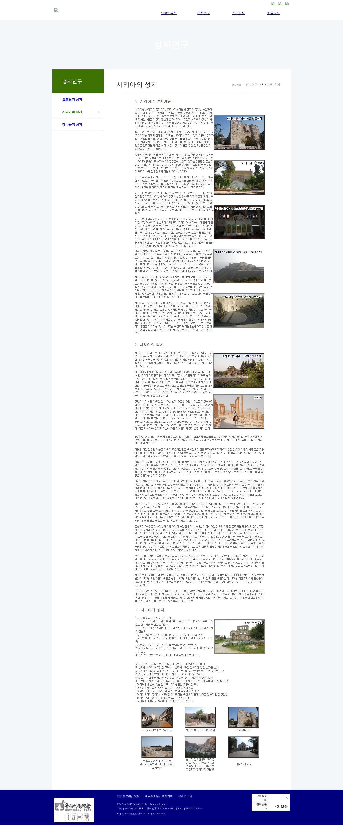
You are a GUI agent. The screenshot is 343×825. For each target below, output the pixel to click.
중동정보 (238, 13)
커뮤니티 (273, 13)
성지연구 (203, 13)
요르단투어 (169, 13)
